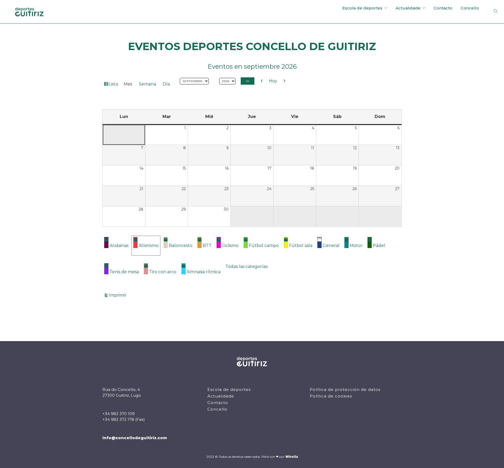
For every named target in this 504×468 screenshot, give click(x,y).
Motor (356, 245)
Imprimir (118, 295)
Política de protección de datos (345, 389)
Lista (113, 85)
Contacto (443, 8)
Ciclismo (230, 245)
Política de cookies (331, 396)
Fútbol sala (300, 245)
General (331, 245)
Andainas (118, 245)
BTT (207, 245)
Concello (470, 8)
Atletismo (149, 245)
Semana (147, 84)
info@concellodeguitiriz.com (134, 437)
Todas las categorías (246, 266)
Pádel (379, 245)
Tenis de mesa (124, 271)
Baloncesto (180, 245)
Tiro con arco (162, 271)
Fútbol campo (264, 245)
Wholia (291, 457)
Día (166, 84)
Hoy (273, 80)
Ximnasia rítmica (203, 271)
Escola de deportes (362, 8)
